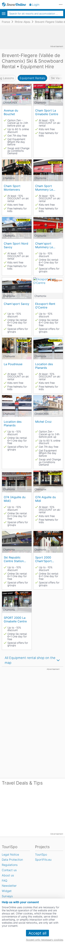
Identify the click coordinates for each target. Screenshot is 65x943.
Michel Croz (43, 421)
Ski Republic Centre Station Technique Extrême (14, 559)
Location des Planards (44, 365)
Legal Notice (10, 854)
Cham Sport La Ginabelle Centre (46, 112)
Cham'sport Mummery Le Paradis (44, 245)
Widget (7, 891)
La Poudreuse (13, 364)
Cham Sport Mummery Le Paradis (44, 187)
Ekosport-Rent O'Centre (45, 305)
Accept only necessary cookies (44, 939)
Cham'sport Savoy (16, 304)
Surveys (7, 896)
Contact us (9, 870)
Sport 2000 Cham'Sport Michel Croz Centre (43, 559)
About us (8, 875)
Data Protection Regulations (12, 862)
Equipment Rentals (32, 78)
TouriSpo (41, 854)
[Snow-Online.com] (14, 4)
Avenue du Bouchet (11, 112)
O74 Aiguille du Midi (45, 498)
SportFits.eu (43, 859)
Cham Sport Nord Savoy (16, 245)
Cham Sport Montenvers (12, 187)
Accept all (37, 933)
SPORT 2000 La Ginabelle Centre (15, 619)
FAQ (4, 880)
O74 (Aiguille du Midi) (14, 498)
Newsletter (9, 885)
